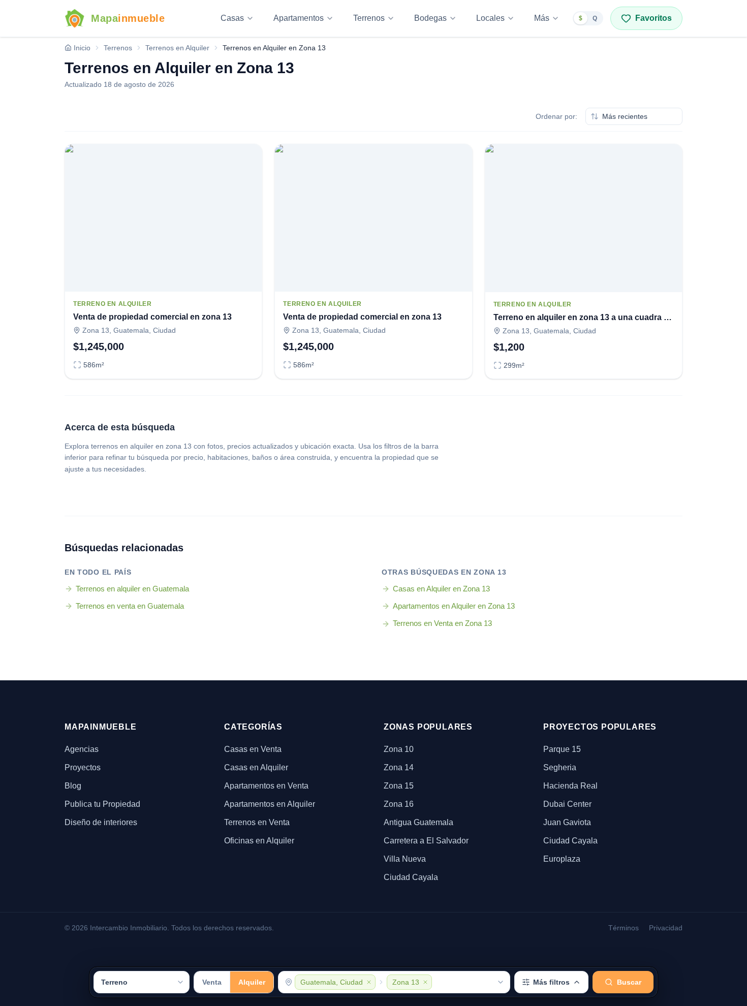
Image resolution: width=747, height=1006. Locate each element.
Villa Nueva (405, 859)
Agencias (82, 749)
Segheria (559, 767)
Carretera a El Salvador (426, 840)
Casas (232, 18)
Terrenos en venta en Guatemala (130, 606)
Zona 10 (399, 749)
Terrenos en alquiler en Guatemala (132, 588)
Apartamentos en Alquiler (269, 804)
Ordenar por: (556, 116)
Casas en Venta (253, 749)
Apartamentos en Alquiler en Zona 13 (454, 606)
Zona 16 (399, 804)
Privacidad (665, 928)
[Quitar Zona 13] (425, 982)
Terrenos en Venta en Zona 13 (442, 623)
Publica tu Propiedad (102, 804)
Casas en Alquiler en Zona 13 (441, 588)
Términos (623, 928)
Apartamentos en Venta (266, 785)
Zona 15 (399, 785)
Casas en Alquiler (256, 767)
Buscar (629, 982)
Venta (212, 982)
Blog (73, 785)
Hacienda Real (570, 785)
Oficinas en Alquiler (259, 840)
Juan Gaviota (567, 822)
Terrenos (369, 18)
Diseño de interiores (101, 822)
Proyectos (83, 767)
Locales (490, 18)
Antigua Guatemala (418, 822)
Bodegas (430, 18)
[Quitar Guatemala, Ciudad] (369, 982)
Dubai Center (567, 804)
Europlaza (561, 859)
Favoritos (653, 18)
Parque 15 (562, 749)
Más (541, 18)
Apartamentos (298, 18)
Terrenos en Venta (257, 822)
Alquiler (251, 982)
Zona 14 (399, 767)
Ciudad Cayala (411, 877)
